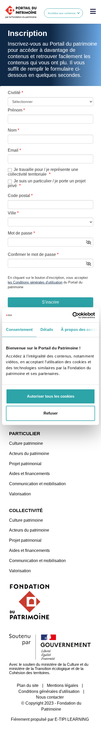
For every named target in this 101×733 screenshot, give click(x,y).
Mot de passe (20, 233)
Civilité (14, 92)
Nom (12, 130)
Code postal (19, 195)
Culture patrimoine (26, 443)
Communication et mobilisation (37, 484)
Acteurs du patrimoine (29, 453)
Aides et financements (29, 473)
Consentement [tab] (19, 329)
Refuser (51, 413)
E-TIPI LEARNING (72, 719)
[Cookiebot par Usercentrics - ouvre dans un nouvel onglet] (72, 315)
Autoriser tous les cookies (50, 396)
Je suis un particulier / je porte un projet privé (46, 183)
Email (13, 150)
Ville (12, 213)
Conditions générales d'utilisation (49, 691)
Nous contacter (50, 697)
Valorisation (20, 494)
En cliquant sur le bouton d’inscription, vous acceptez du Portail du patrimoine (48, 282)
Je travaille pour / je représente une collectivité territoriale (43, 171)
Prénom (15, 110)
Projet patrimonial (25, 463)
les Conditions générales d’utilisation (35, 282)
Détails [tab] (46, 329)
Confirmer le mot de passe (32, 254)
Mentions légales (62, 685)
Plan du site (28, 685)
